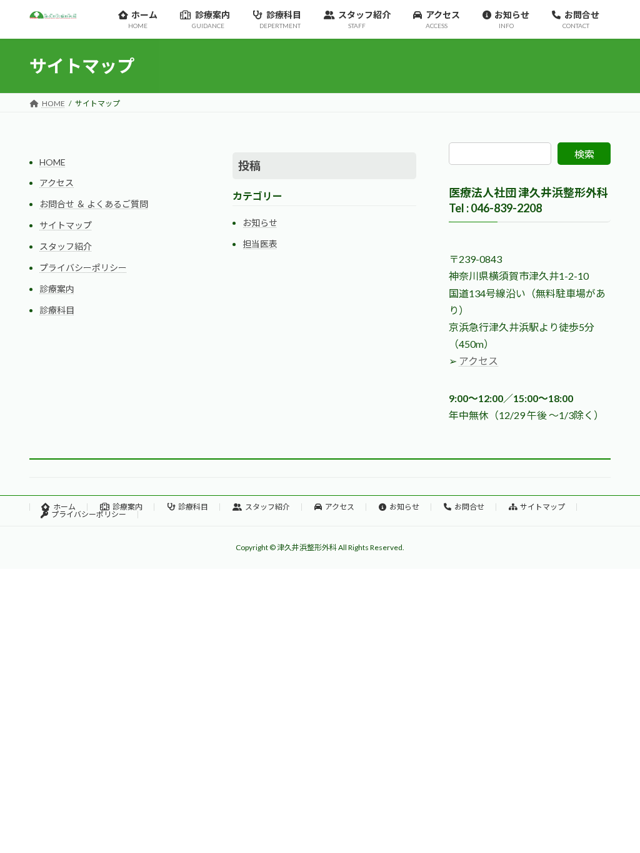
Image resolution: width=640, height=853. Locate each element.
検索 (584, 154)
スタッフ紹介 (65, 246)
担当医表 (260, 244)
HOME (52, 162)
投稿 (249, 165)
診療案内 (56, 289)
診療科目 (56, 310)
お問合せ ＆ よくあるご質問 (93, 204)
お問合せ (469, 506)
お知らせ (260, 222)
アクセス (56, 182)
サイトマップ (65, 225)
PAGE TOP (612, 815)
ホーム (64, 506)
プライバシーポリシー (83, 267)
